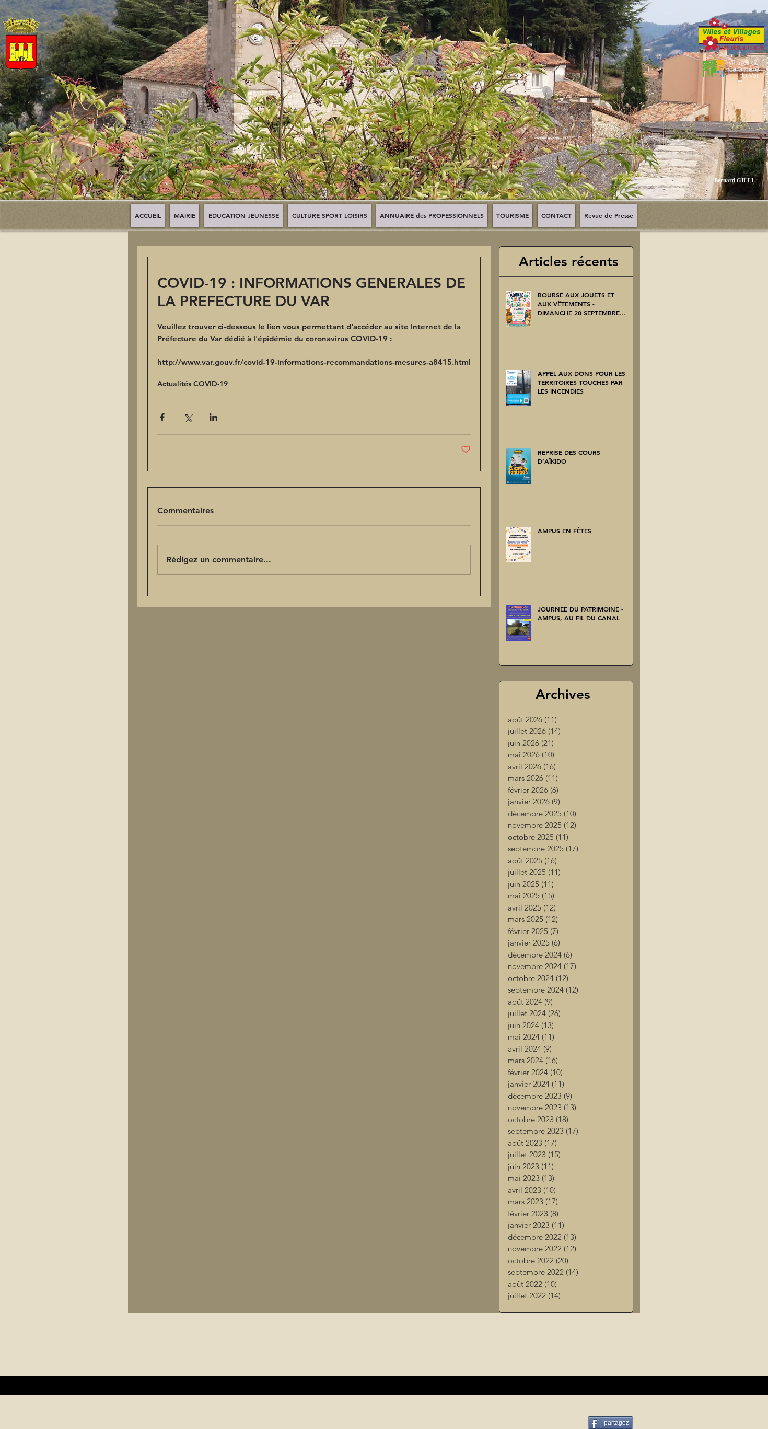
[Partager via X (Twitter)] (188, 417)
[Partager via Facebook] (162, 417)
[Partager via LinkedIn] (213, 417)
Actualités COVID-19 (192, 383)
